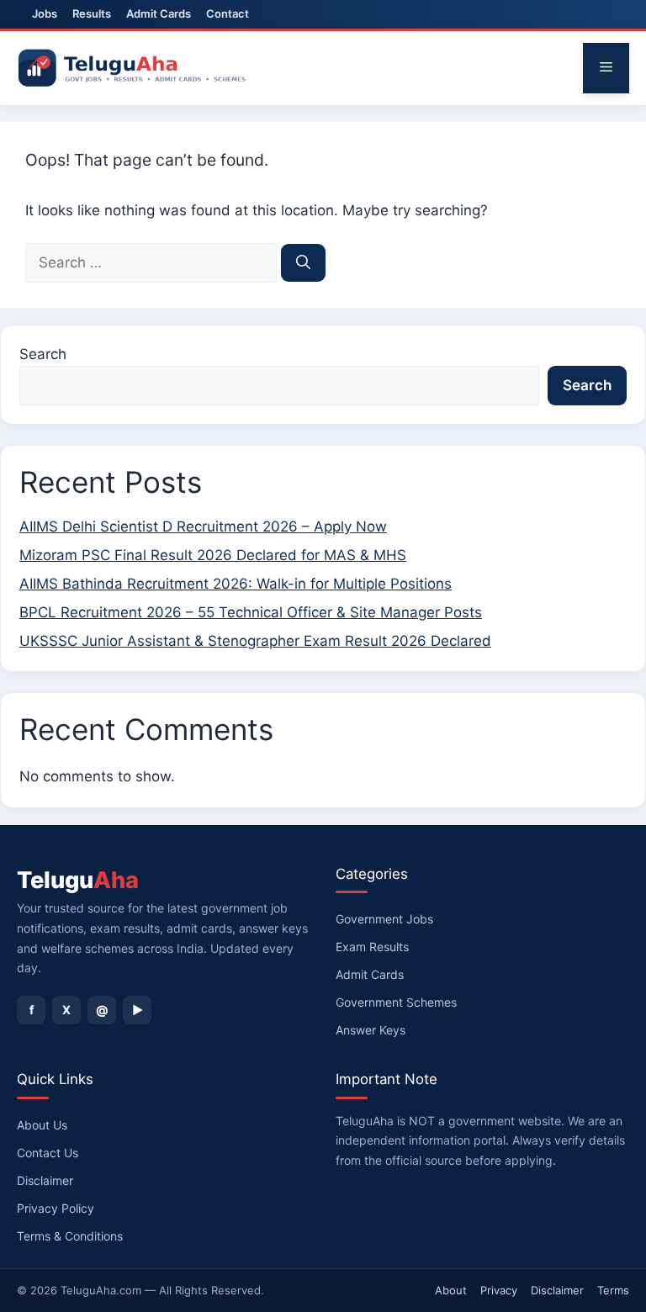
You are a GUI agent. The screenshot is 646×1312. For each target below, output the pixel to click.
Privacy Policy (55, 1208)
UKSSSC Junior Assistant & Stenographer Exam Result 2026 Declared (255, 640)
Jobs (44, 13)
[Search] (303, 263)
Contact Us (47, 1152)
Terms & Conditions (70, 1236)
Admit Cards (158, 13)
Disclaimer (45, 1180)
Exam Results (372, 946)
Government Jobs (384, 919)
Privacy (498, 1290)
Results (91, 13)
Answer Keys (370, 1030)
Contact (227, 13)
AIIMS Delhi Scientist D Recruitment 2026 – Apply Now (203, 526)
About (451, 1290)
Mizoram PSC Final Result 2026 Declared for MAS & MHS (212, 555)
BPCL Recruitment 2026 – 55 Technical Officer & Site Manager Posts (250, 612)
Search (42, 354)
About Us (42, 1125)
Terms (613, 1290)
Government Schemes (396, 1002)
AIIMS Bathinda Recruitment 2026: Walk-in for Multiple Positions (235, 583)
